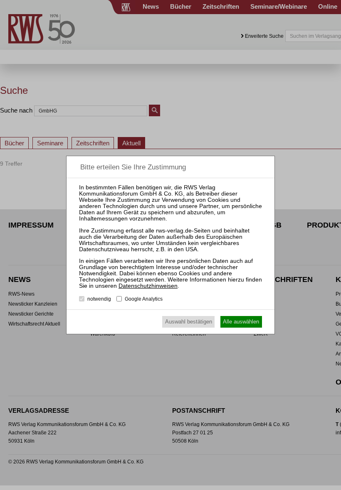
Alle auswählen (241, 321)
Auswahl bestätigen (188, 321)
